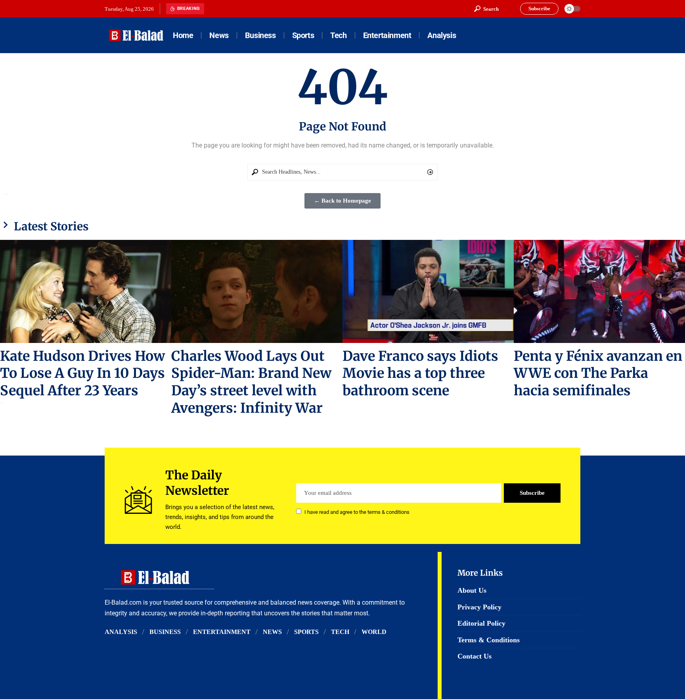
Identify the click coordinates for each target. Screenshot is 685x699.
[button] (486, 8)
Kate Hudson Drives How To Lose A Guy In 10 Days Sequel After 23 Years (82, 373)
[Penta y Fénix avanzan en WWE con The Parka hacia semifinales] (599, 291)
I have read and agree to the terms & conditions (356, 512)
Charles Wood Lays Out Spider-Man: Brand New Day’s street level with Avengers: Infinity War (251, 382)
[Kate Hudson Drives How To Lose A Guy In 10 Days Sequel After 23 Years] (85, 291)
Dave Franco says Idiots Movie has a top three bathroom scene (420, 373)
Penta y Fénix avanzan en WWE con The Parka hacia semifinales (598, 373)
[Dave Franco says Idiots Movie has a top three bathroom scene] (428, 291)
